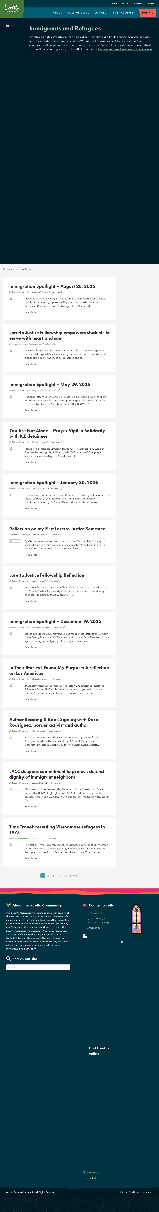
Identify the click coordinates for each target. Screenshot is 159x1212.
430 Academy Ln (97, 918)
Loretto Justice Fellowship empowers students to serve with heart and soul (59, 335)
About (57, 12)
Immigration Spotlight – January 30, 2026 (53, 482)
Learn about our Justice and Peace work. (125, 49)
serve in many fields (43, 941)
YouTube (92, 1178)
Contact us (93, 927)
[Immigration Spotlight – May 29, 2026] (15, 400)
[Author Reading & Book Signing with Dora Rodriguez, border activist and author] (15, 741)
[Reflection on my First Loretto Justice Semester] (15, 545)
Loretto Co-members (51, 916)
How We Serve (78, 12)
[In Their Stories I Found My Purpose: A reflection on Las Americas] (15, 689)
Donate (147, 12)
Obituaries (137, 3)
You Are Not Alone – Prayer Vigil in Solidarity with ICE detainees (57, 433)
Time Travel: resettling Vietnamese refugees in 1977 (57, 829)
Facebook (93, 1172)
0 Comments (50, 344)
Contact (150, 3)
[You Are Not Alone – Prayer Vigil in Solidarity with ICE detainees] (15, 452)
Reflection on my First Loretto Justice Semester (57, 529)
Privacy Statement (143, 1192)
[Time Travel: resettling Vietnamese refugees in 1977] (15, 849)
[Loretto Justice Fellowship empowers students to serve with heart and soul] (15, 354)
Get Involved (123, 12)
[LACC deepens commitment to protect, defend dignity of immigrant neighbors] (15, 793)
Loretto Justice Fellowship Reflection (46, 575)
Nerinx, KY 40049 (98, 922)
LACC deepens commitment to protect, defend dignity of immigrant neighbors (56, 774)
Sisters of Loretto (21, 916)
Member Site (126, 1192)
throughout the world (40, 937)
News (115, 3)
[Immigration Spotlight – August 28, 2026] (15, 302)
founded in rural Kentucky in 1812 (38, 923)
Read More (31, 312)
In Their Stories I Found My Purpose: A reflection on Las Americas (59, 670)
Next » (73, 875)
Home (6, 269)
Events (125, 3)
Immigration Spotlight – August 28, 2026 (52, 286)
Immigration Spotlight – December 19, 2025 (55, 621)
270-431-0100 (95, 913)
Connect (101, 12)
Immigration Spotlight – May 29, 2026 (49, 384)
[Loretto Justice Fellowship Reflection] (15, 591)
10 (65, 875)
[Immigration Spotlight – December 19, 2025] (15, 637)
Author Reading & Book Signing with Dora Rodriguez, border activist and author (53, 722)
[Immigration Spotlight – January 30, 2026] (15, 499)
